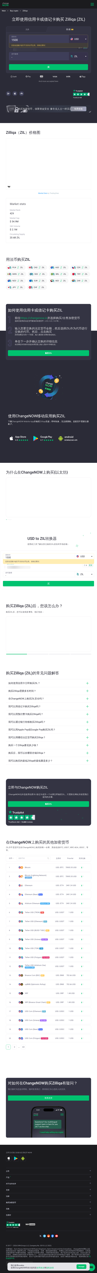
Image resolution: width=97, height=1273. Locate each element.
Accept (81, 1266)
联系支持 (48, 1098)
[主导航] (92, 4)
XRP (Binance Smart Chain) (37, 1002)
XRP (26, 993)
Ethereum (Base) (33, 894)
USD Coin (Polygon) (36, 1038)
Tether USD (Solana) (36, 939)
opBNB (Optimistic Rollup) (35, 984)
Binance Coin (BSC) (34, 975)
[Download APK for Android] (68, 438)
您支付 (13, 37)
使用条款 (40, 1268)
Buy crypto (14, 11)
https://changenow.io (33, 318)
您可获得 (14, 54)
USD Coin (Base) (33, 1029)
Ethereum (28, 885)
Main (4, 11)
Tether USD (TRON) (34, 912)
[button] (78, 39)
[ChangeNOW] (5, 4)
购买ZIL (48, 353)
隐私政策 (50, 1268)
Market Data (48, 193)
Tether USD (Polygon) (37, 957)
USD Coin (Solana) (35, 1020)
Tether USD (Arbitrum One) (35, 966)
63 (23, 1047)
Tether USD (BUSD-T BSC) (37, 930)
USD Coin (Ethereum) (35, 1011)
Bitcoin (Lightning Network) (35, 876)
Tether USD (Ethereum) (36, 921)
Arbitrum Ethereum (37, 903)
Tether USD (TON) (34, 948)
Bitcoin (27, 867)
